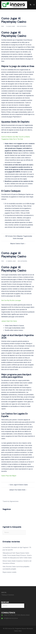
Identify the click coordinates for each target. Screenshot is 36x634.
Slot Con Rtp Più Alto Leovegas (11, 300)
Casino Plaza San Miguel (8, 476)
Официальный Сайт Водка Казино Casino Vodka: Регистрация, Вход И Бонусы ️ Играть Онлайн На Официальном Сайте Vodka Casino (17, 555)
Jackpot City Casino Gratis (17, 490)
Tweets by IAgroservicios (10, 501)
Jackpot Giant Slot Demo (9, 321)
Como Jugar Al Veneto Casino (19, 485)
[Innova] (14, 4)
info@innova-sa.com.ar (11, 618)
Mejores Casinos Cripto (17, 243)
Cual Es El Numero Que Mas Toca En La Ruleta (15, 137)
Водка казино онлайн (9, 572)
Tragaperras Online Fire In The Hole (12, 139)
